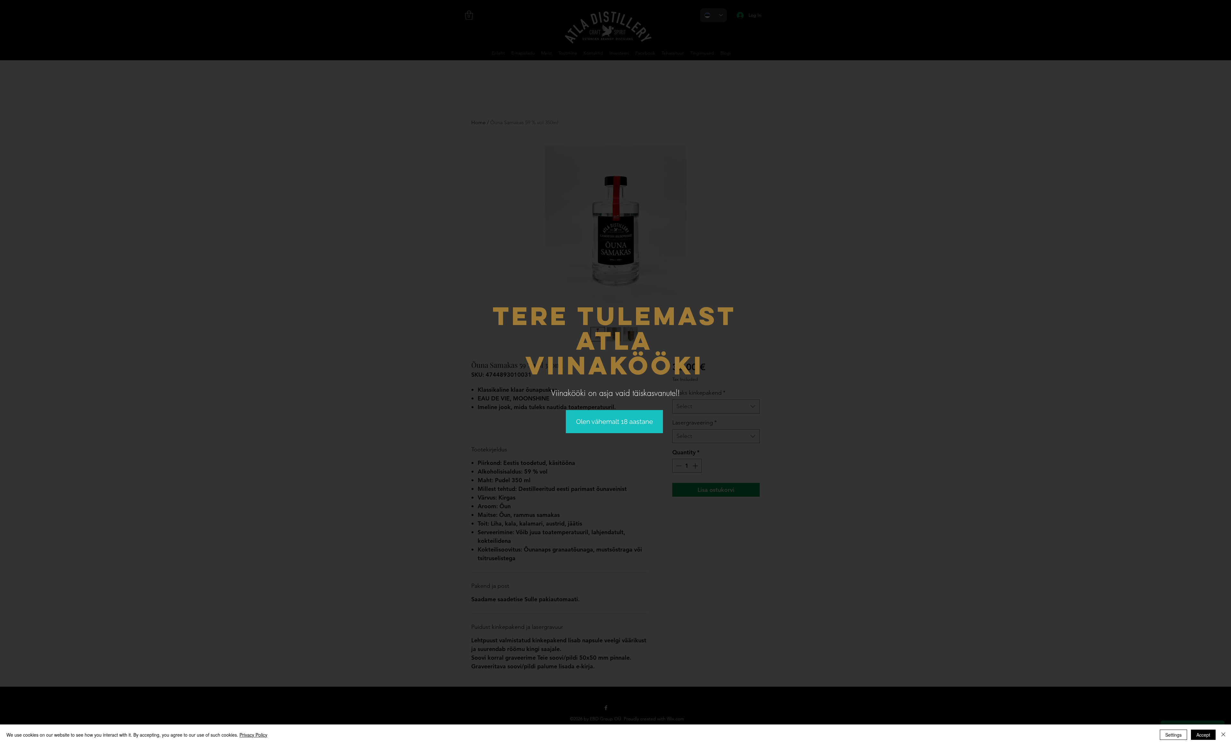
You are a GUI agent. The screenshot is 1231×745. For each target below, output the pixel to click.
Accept (1203, 735)
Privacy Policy (253, 735)
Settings (1173, 735)
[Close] (1223, 735)
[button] (614, 421)
